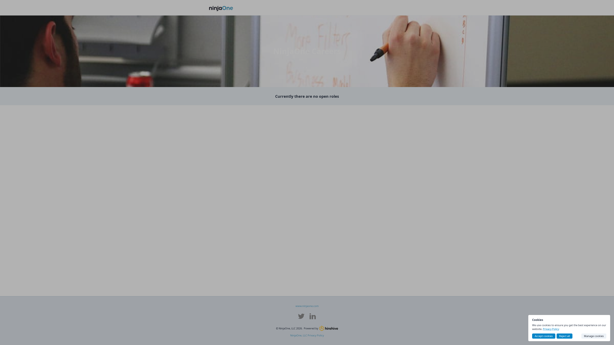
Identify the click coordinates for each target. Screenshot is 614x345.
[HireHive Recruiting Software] (328, 328)
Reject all (564, 336)
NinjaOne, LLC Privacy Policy (307, 335)
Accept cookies (544, 336)
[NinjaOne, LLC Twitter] (301, 316)
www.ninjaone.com (307, 306)
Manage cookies (594, 336)
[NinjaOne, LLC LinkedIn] (313, 316)
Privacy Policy (551, 329)
